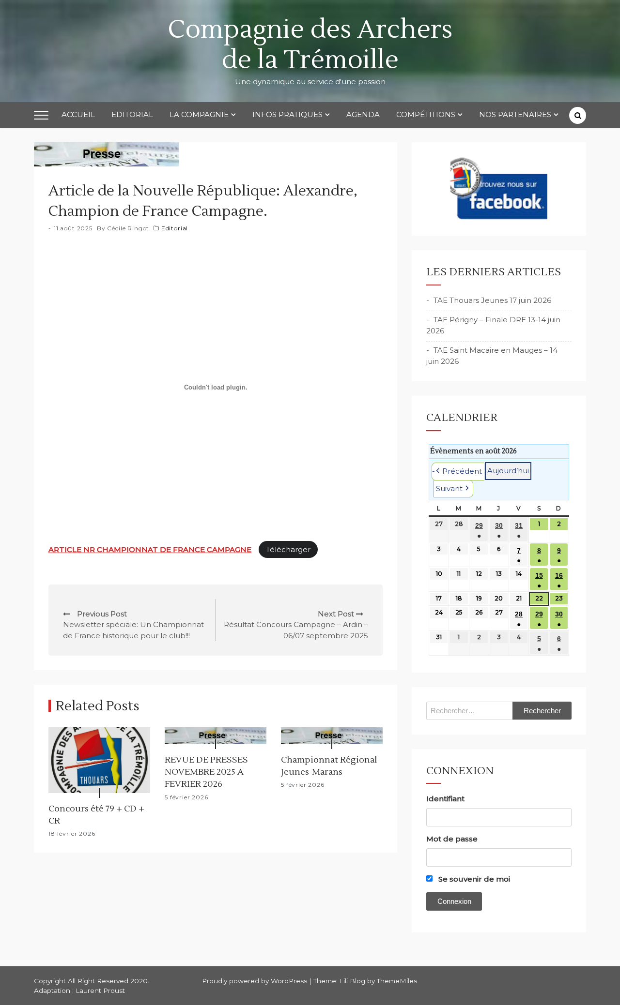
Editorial (132, 114)
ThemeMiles (397, 981)
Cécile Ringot (128, 228)
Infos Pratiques (287, 114)
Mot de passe (452, 838)
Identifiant (445, 798)
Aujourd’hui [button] (508, 470)
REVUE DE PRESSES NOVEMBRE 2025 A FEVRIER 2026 (206, 772)
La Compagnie (199, 114)
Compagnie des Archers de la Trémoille (310, 45)
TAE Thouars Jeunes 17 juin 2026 (492, 300)
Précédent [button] (462, 471)
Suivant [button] (449, 488)
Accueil (78, 114)
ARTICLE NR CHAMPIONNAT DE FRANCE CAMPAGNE (149, 549)
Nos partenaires (515, 114)
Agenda (363, 114)
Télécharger (288, 549)
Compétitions (425, 114)
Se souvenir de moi (473, 879)
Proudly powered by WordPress (255, 981)
